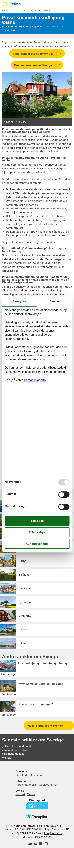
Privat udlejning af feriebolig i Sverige (43, 663)
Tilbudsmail (36, 775)
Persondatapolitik (26, 784)
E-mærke (37, 805)
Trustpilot (37, 816)
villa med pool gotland (15, 749)
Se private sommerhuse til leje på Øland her (29, 242)
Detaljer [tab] (54, 301)
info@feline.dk (53, 833)
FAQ (54, 784)
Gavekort (21, 775)
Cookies (44, 784)
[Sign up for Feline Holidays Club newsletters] (46, 843)
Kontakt (20, 794)
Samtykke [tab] (19, 301)
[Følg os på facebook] (40, 843)
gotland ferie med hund (16, 746)
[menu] (70, 4)
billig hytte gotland (13, 753)
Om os (31, 794)
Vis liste (6, 757)
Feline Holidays (37, 4)
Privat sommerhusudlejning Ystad (40, 683)
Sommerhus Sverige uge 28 (36, 704)
